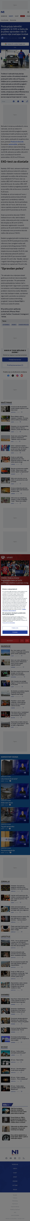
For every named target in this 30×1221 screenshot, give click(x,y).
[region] (15, 610)
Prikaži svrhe (15, 628)
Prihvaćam (15, 632)
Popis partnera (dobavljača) (8, 622)
